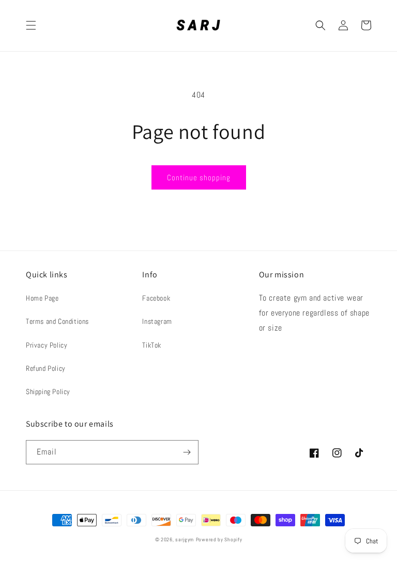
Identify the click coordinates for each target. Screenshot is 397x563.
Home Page (42, 298)
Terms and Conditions (57, 321)
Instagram (157, 321)
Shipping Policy (48, 391)
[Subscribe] (186, 452)
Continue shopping (199, 177)
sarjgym (184, 539)
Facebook (156, 298)
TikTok (151, 345)
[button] (31, 25)
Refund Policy (46, 368)
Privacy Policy (46, 345)
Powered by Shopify (219, 539)
